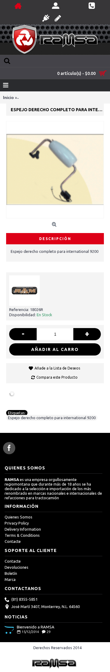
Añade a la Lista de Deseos (57, 368)
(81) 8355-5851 (24, 599)
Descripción (55, 239)
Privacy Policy (17, 523)
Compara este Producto (57, 377)
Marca (10, 579)
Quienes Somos (18, 517)
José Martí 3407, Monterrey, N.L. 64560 (45, 606)
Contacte (13, 541)
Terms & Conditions (22, 535)
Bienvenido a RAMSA (35, 627)
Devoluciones (16, 567)
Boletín (11, 573)
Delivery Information (23, 529)
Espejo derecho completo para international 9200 (52, 418)
